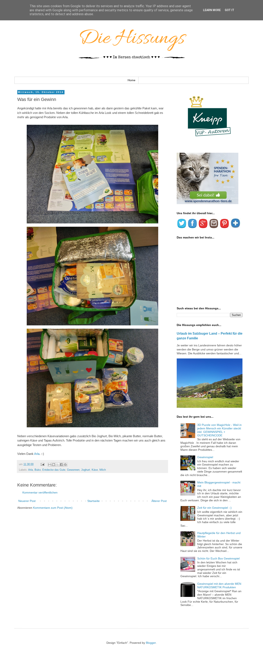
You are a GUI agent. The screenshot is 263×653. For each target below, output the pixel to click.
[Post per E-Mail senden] (42, 464)
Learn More (212, 10)
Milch (102, 469)
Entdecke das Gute (53, 469)
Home (131, 80)
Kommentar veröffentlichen (40, 492)
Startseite (93, 501)
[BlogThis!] (54, 464)
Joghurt (85, 469)
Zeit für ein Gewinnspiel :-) (214, 507)
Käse (95, 469)
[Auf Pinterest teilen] (65, 464)
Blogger (151, 642)
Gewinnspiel (205, 457)
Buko (38, 469)
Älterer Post (159, 501)
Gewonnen (73, 469)
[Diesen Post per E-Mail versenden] (50, 464)
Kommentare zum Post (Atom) (53, 507)
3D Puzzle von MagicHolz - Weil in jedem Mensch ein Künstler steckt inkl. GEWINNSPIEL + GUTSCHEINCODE (219, 430)
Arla (36, 453)
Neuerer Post (27, 501)
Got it (229, 10)
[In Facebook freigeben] (61, 464)
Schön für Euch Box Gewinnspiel (218, 558)
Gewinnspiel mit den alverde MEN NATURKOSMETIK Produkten (219, 585)
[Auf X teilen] (57, 464)
